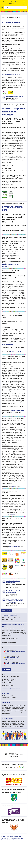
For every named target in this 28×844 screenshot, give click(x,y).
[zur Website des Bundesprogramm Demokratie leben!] (14, 767)
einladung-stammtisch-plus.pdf (14, 96)
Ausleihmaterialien (7, 718)
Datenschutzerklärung (17, 838)
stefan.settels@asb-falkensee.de (11, 74)
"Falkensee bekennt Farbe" (9, 615)
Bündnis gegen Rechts (16, 352)
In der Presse (5, 693)
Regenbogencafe (14, 546)
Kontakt (3, 836)
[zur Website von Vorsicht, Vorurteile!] (14, 811)
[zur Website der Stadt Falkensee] (14, 798)
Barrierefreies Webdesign (8, 840)
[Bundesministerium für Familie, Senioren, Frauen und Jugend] (14, 756)
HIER (13, 486)
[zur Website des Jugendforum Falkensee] (14, 828)
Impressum (10, 836)
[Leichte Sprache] (2, 7)
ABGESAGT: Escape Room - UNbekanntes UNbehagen (13, 111)
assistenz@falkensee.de (8, 344)
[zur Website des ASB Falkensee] (14, 781)
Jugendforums (11, 514)
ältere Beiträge (6, 610)
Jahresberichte (6, 702)
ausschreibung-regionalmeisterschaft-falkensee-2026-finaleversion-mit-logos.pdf (15, 600)
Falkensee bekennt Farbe (17, 410)
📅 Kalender (6, 669)
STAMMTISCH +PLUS (11, 22)
